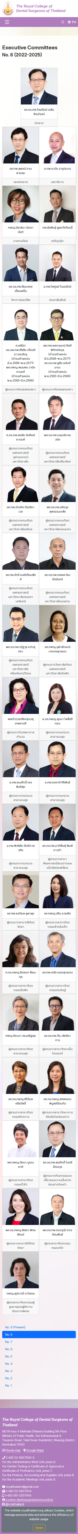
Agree (39, 1527)
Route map (12, 1450)
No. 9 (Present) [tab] (15, 1327)
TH (73, 22)
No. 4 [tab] (9, 1363)
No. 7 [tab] (8, 1342)
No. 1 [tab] (8, 1385)
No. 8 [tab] (8, 1334)
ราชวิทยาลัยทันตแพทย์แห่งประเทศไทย (29, 1500)
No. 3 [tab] (8, 1371)
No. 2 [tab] (8, 1378)
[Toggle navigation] (7, 22)
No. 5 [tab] (8, 1356)
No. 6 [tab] (8, 1349)
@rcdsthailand (14, 1504)
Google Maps (35, 1450)
